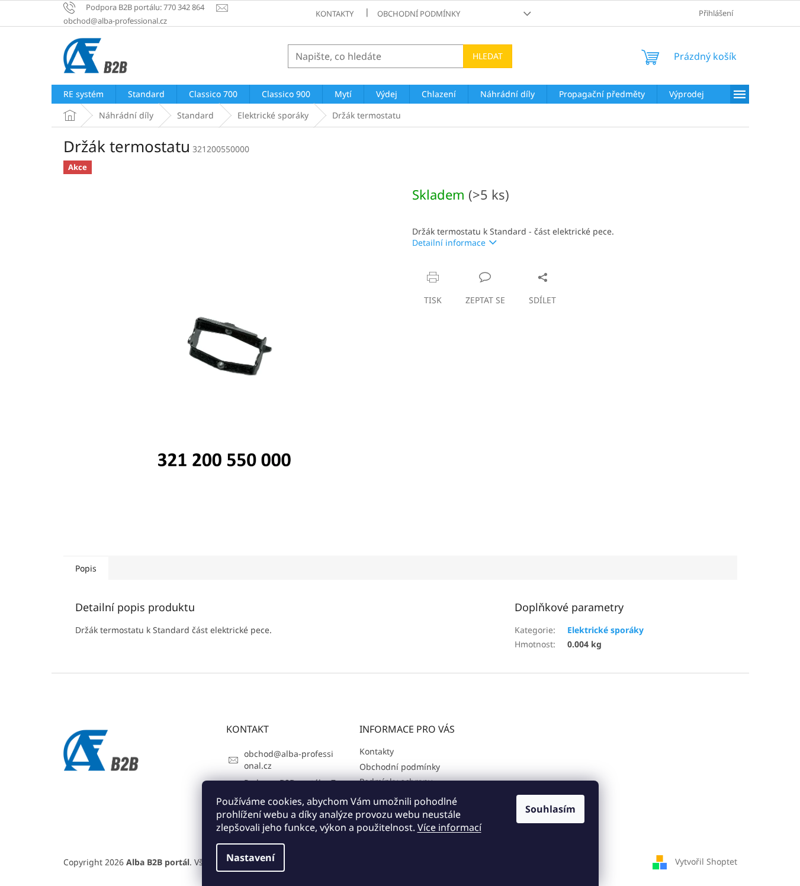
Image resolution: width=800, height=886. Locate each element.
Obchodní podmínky (418, 13)
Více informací (449, 827)
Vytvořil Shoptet (706, 861)
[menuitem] (83, 94)
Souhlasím (550, 809)
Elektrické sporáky (605, 629)
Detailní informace (449, 242)
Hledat (488, 56)
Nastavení (250, 857)
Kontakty (335, 13)
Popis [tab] (86, 568)
